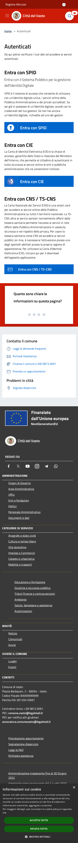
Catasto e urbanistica (21, 559)
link (4, 812)
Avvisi (12, 645)
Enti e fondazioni (18, 500)
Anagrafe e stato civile (22, 535)
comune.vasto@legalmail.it (25, 713)
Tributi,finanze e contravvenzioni (35, 594)
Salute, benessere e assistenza (33, 605)
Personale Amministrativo (24, 512)
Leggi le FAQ (16, 750)
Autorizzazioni (23, 611)
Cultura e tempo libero (22, 541)
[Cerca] (70, 16)
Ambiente (20, 599)
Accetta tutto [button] (39, 820)
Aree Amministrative (21, 489)
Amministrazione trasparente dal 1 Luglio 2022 (37, 783)
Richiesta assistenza (20, 756)
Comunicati (15, 639)
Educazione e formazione (30, 582)
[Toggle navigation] (7, 15)
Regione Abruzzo (15, 4)
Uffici (11, 494)
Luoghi (12, 661)
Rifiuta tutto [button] (39, 828)
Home (8, 31)
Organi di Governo (19, 483)
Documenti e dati (18, 518)
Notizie (12, 633)
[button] (39, 836)
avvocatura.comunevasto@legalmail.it (26, 722)
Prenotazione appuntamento (26, 738)
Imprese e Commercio (21, 553)
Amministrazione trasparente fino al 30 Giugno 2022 (37, 775)
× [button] (74, 787)
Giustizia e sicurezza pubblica (32, 588)
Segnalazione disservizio (23, 744)
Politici (12, 506)
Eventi (12, 667)
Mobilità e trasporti (20, 564)
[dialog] (39, 813)
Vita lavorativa (17, 547)
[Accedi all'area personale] (63, 4)
